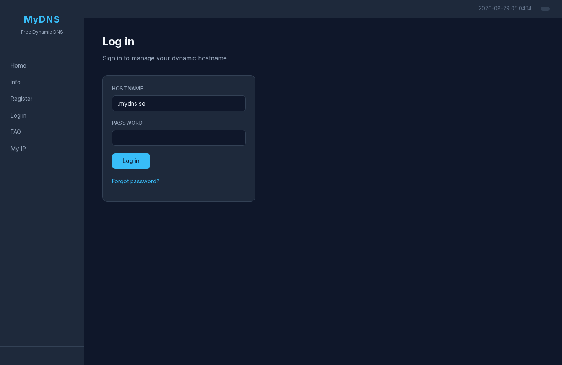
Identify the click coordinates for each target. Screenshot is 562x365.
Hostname (127, 89)
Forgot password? (135, 181)
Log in (18, 115)
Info (15, 82)
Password (127, 123)
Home (18, 65)
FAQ (15, 132)
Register (21, 98)
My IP (18, 148)
